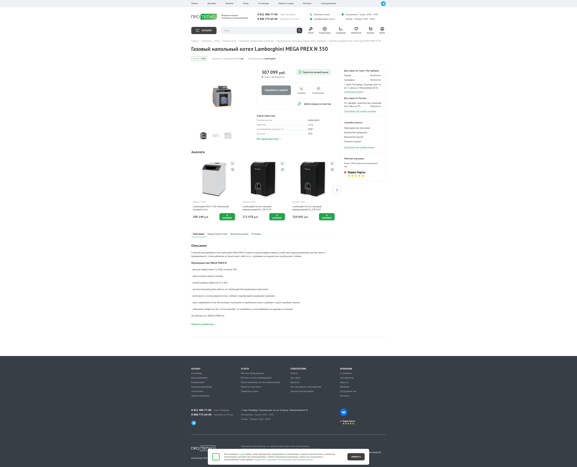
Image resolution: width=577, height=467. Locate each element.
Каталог (207, 30)
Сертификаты (347, 377)
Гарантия (229, 3)
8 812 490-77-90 (267, 14)
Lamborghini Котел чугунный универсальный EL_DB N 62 (306, 208)
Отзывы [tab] (256, 234)
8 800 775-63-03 (267, 18)
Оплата (194, 3)
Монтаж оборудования (252, 373)
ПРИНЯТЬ (356, 456)
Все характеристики (267, 138)
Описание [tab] (198, 234)
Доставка (211, 3)
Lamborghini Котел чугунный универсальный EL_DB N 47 (257, 208)
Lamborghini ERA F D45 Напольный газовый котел (211, 208)
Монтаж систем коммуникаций (256, 377)
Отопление (196, 373)
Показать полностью (202, 324)
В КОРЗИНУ (227, 216)
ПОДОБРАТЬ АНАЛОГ (276, 90)
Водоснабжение (199, 377)
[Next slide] (337, 189)
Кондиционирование (201, 386)
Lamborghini (270, 58)
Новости (344, 382)
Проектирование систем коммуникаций (260, 382)
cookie (242, 454)
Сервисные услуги (249, 391)
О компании (263, 3)
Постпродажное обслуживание (305, 386)
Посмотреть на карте (353, 91)
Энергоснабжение (200, 395)
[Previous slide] (190, 189)
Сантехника (197, 391)
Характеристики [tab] (217, 234)
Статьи (246, 3)
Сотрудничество (328, 3)
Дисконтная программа (302, 391)
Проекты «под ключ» (251, 386)
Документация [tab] (239, 234)
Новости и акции (286, 3)
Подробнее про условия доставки (360, 111)
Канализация (197, 382)
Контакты (307, 3)
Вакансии (344, 386)
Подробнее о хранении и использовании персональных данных (283, 459)
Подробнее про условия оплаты (359, 147)
